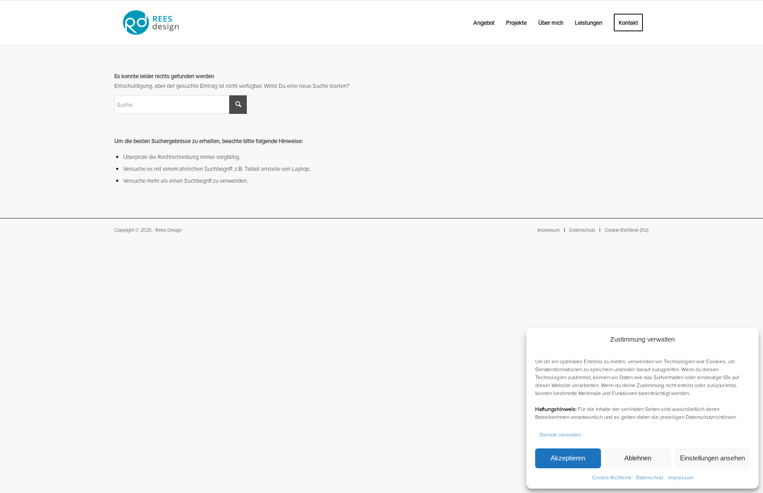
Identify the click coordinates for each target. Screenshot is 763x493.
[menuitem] (462, 22)
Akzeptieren (568, 458)
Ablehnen (637, 458)
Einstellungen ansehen (712, 458)
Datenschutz (650, 477)
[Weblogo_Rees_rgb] (162, 22)
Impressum (680, 477)
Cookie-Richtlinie (611, 477)
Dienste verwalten (560, 434)
